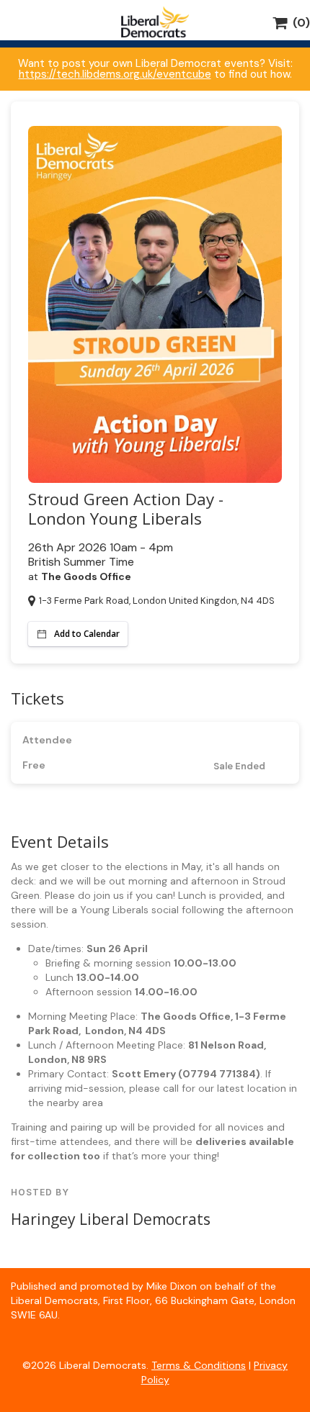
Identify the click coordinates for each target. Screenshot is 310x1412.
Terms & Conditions (198, 1365)
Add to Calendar (87, 634)
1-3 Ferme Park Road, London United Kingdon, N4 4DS (157, 600)
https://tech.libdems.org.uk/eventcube (115, 74)
